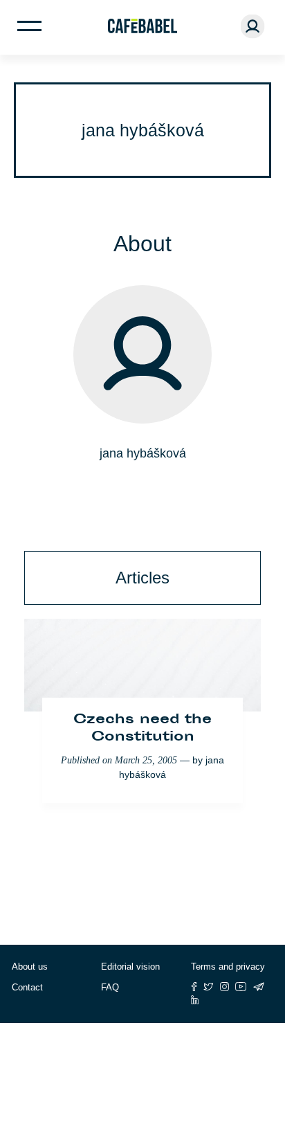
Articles (142, 577)
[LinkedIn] (195, 999)
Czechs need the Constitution (142, 728)
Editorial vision (130, 966)
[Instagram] (224, 986)
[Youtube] (241, 986)
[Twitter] (208, 986)
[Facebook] (194, 986)
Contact (27, 987)
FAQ (110, 987)
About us (30, 966)
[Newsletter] (258, 986)
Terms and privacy (228, 966)
